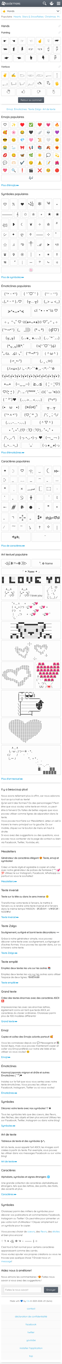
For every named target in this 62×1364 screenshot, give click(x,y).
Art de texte (49, 109)
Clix (28, 1301)
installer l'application (31, 1348)
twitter (31, 1332)
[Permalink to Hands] (59, 26)
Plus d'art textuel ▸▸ (12, 778)
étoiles (56, 1231)
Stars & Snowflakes (33, 16)
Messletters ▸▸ (9, 881)
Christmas (50, 16)
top (31, 1355)
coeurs (31, 1231)
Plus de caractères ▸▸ (13, 545)
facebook (31, 1324)
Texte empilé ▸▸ (9, 982)
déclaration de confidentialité (31, 1316)
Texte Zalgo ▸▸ (9, 952)
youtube (31, 1340)
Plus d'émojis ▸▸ (10, 185)
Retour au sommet (31, 100)
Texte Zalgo (34, 109)
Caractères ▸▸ (8, 1194)
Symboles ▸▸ (8, 1125)
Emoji (10, 109)
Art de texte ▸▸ (9, 1161)
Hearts (17, 16)
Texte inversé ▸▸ (10, 917)
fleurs (44, 1231)
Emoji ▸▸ (5, 1057)
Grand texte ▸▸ (9, 1021)
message (6, 1261)
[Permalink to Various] (59, 66)
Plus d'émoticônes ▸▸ (12, 452)
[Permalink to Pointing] (59, 32)
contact (31, 1308)
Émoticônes (20, 109)
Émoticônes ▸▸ (9, 1092)
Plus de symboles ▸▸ (12, 277)
